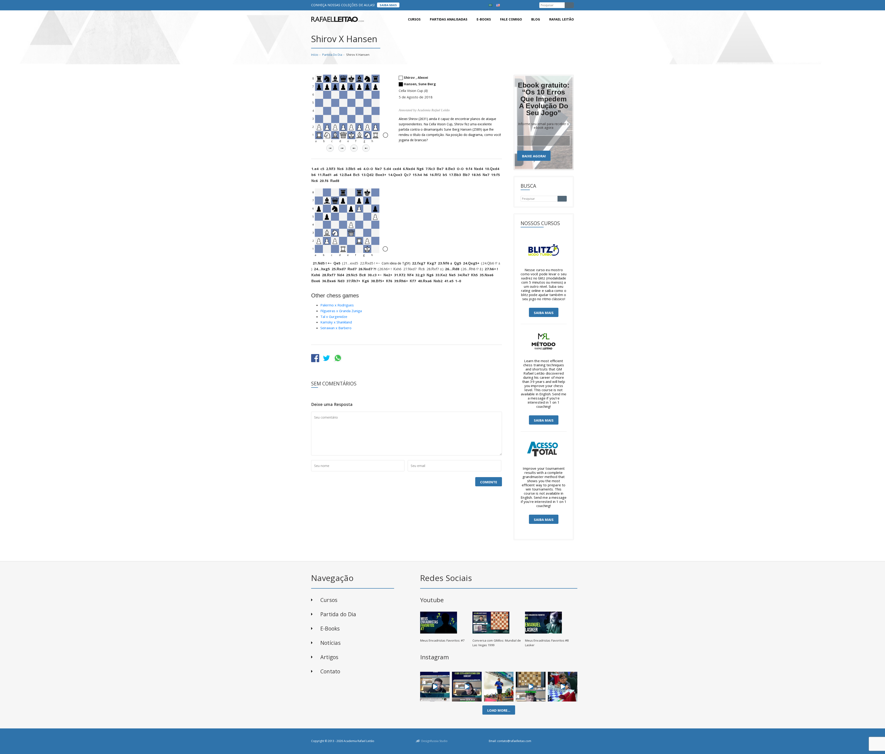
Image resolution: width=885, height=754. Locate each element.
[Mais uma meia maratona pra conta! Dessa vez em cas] (499, 686)
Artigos (329, 657)
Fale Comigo (511, 19)
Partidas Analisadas (448, 19)
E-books (484, 19)
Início (314, 55)
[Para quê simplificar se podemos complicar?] (531, 686)
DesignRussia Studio (434, 741)
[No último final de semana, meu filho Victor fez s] (562, 686)
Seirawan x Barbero (335, 328)
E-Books (330, 628)
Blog (535, 19)
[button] (330, 148)
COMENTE (488, 482)
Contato (330, 671)
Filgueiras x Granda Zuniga (341, 310)
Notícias (330, 642)
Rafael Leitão (561, 19)
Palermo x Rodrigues (337, 305)
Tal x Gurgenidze (333, 316)
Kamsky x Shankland (336, 322)
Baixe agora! (534, 156)
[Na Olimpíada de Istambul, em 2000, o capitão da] (435, 686)
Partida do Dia (332, 55)
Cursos (414, 19)
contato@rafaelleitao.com (514, 741)
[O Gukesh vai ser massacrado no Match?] (467, 686)
